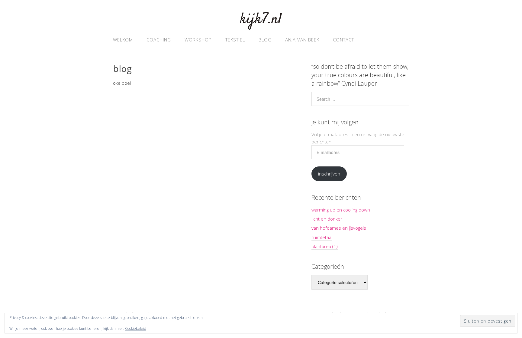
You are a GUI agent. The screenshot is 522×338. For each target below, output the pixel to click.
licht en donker (326, 219)
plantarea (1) (324, 246)
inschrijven (329, 174)
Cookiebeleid (135, 328)
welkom (123, 40)
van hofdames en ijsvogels (338, 228)
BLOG (265, 40)
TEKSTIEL (235, 40)
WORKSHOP (198, 40)
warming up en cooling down (340, 210)
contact (343, 40)
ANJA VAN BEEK (302, 40)
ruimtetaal (321, 237)
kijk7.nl (261, 19)
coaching (159, 40)
